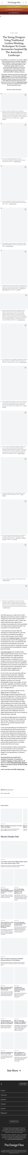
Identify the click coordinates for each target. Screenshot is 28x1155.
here (23, 769)
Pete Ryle (22, 288)
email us (2, 1151)
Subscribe (23, 1084)
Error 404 (18, 761)
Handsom (9, 761)
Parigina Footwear (22, 82)
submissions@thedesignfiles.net (15, 1139)
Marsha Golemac (6, 289)
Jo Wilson (18, 289)
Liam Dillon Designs (6, 652)
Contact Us (14, 1121)
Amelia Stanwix (17, 161)
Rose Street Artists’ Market (18, 763)
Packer (2, 692)
